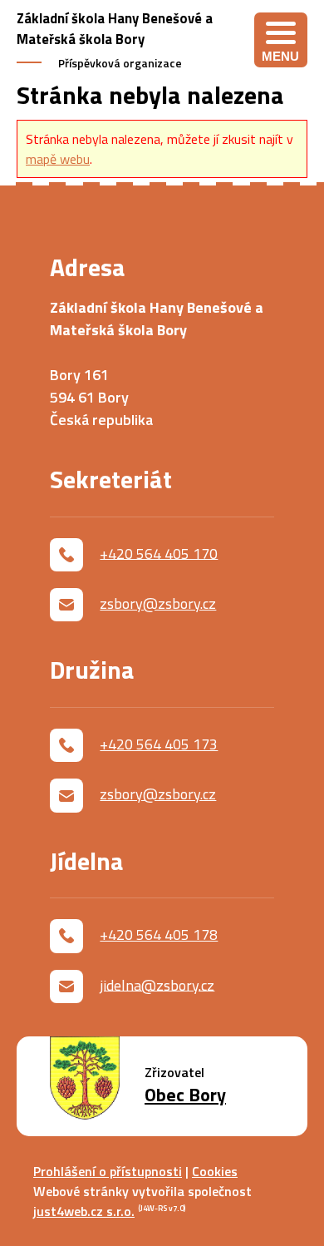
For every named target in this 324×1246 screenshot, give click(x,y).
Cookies (215, 1171)
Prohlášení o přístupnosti (107, 1171)
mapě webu (58, 159)
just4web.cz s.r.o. (84, 1211)
